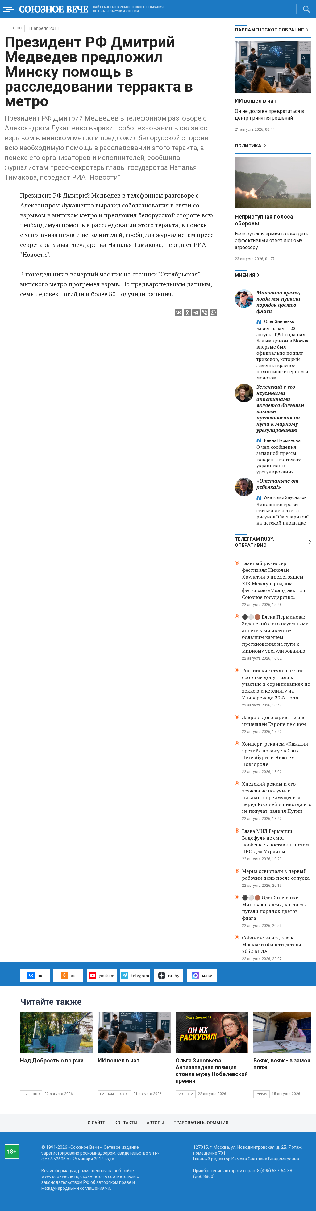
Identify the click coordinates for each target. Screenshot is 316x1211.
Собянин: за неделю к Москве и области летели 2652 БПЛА (271, 944)
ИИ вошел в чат (255, 100)
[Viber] (204, 312)
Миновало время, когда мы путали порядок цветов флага (278, 301)
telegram (140, 975)
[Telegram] (196, 312)
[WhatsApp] (213, 312)
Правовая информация (200, 1122)
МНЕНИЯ (245, 275)
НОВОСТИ (15, 28)
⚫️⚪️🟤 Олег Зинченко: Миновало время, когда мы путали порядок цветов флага (274, 907)
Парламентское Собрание (269, 30)
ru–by (173, 975)
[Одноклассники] (187, 312)
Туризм (262, 1094)
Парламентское (114, 1094)
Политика (248, 146)
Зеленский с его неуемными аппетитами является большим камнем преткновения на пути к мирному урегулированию (280, 408)
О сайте (96, 1122)
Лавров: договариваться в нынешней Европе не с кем (274, 720)
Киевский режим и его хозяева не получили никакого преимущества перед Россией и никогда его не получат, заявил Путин (276, 797)
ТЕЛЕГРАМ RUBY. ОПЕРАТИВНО (254, 542)
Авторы (155, 1122)
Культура (185, 1094)
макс (207, 975)
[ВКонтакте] (178, 312)
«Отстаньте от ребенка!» (277, 483)
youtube (106, 975)
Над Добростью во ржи (52, 1060)
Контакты (125, 1122)
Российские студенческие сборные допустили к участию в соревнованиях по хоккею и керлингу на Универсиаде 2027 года (276, 684)
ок (73, 975)
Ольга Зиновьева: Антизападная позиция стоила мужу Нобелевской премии (212, 1070)
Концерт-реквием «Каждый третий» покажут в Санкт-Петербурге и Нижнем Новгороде (275, 753)
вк (39, 975)
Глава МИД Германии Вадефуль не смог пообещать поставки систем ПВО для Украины (275, 841)
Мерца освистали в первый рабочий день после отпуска (276, 874)
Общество (31, 1094)
